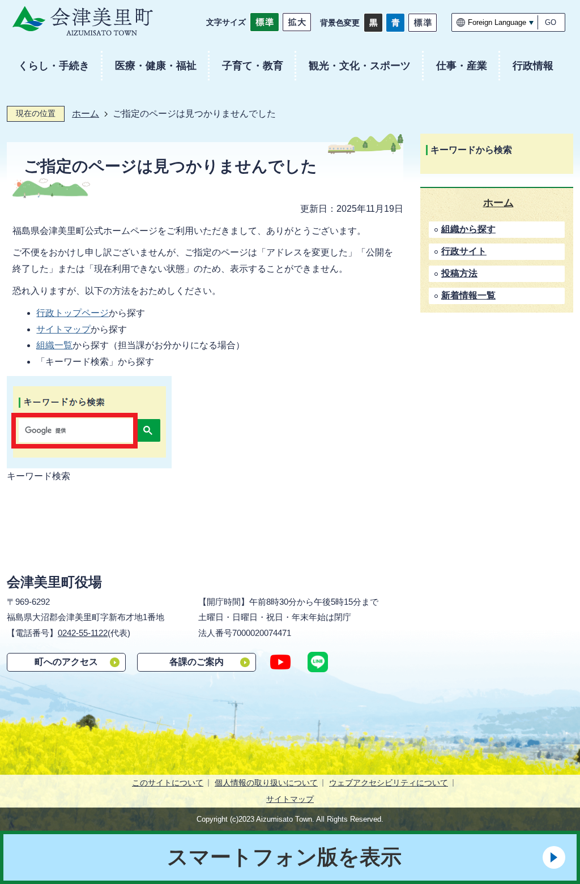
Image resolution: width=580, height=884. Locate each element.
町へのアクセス (66, 662)
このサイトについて (167, 782)
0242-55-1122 (83, 633)
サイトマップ (63, 329)
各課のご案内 (196, 662)
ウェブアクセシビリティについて (388, 782)
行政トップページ (72, 313)
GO (550, 22)
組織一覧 (54, 345)
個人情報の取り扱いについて (266, 782)
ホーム (85, 113)
